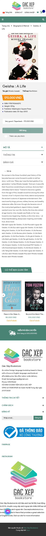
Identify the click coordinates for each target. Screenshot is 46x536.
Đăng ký (38, 418)
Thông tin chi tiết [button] (10, 398)
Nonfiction (33, 91)
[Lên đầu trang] (39, 511)
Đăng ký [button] (6, 412)
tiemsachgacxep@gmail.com (17, 379)
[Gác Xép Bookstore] (23, 5)
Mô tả (9, 171)
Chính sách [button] (7, 405)
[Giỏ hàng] (41, 12)
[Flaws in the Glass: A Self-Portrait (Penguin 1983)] (11, 293)
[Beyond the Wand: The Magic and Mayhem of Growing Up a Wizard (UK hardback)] (34, 293)
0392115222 (11, 382)
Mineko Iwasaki (14, 91)
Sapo (28, 530)
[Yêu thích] (38, 12)
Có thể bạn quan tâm (16, 270)
